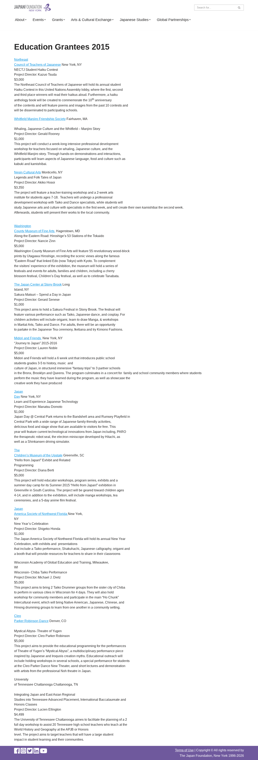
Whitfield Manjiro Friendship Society (40, 119)
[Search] (239, 7)
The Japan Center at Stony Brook (38, 284)
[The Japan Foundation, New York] (32, 7)
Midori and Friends (28, 338)
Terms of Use (184, 750)
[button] (26, 20)
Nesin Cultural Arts (27, 172)
